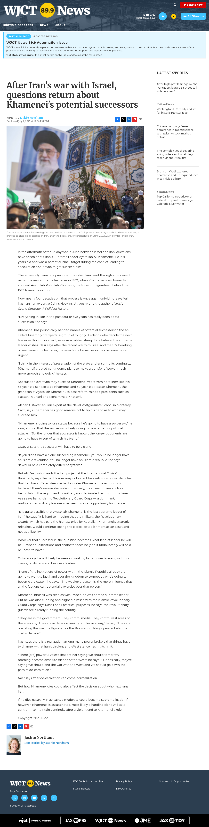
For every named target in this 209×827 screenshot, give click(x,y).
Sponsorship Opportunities (174, 781)
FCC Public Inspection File (88, 781)
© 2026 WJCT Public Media (23, 806)
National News (165, 104)
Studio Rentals (81, 789)
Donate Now (194, 5)
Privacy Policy (124, 781)
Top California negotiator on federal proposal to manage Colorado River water (175, 200)
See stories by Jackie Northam (46, 743)
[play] (162, 16)
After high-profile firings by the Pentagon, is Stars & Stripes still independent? (177, 88)
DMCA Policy (123, 789)
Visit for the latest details (54, 55)
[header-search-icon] (175, 4)
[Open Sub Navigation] (35, 25)
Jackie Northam (31, 118)
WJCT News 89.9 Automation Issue (37, 43)
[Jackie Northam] (14, 745)
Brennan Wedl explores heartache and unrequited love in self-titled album (177, 175)
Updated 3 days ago (45, 36)
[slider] (169, 16)
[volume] (173, 16)
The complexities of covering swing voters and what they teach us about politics (175, 154)
